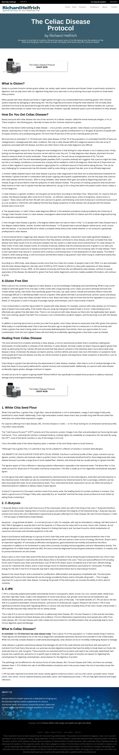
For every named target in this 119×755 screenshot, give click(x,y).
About (104, 7)
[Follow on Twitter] (8, 713)
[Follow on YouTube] (12, 713)
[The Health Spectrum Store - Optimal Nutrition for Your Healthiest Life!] (21, 9)
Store (74, 7)
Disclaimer (68, 732)
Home (67, 7)
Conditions (94, 7)
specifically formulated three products (78, 374)
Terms (46, 732)
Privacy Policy (57, 732)
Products (82, 7)
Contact (114, 7)
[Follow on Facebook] (4, 713)
